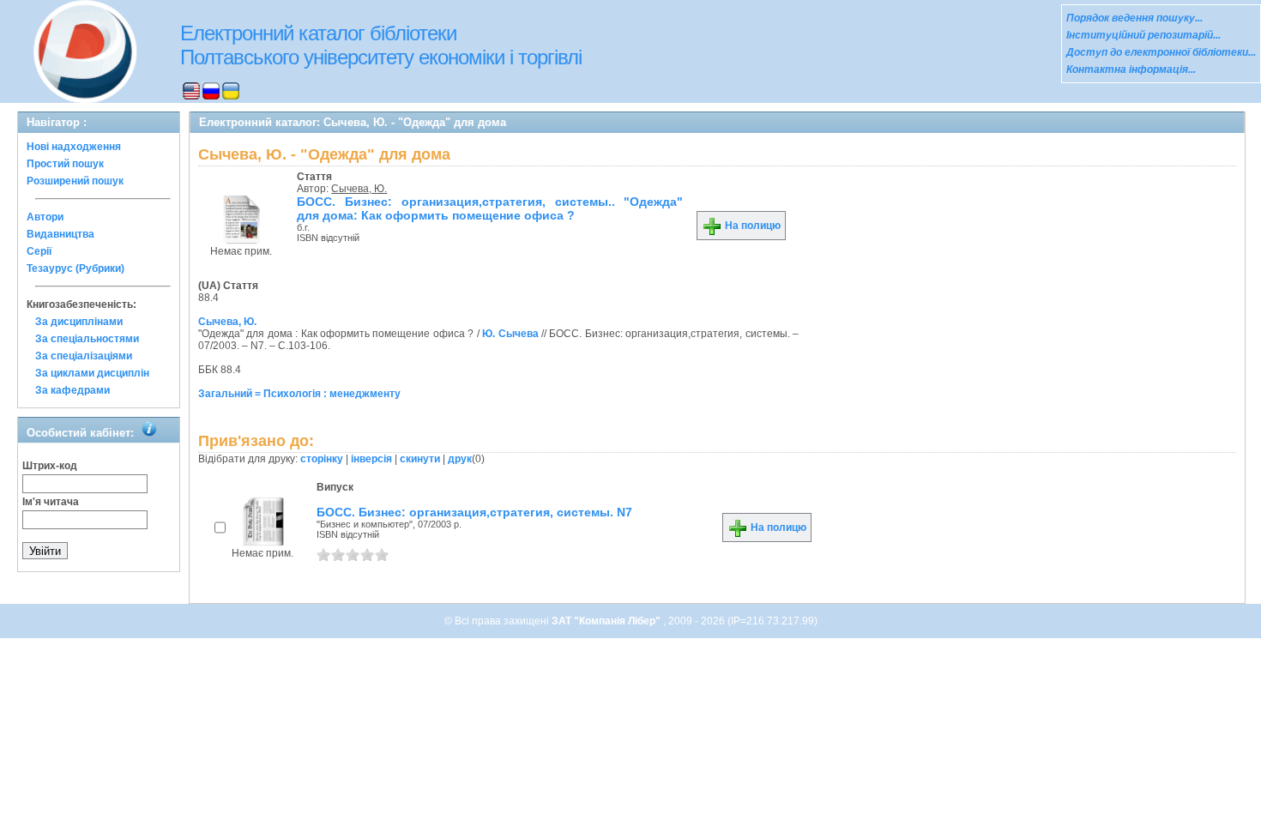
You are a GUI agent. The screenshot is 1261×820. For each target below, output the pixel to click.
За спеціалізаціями (83, 356)
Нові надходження (74, 147)
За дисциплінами (79, 322)
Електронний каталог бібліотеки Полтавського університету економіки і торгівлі (381, 45)
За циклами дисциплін (92, 373)
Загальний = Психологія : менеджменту (299, 394)
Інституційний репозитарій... (1143, 35)
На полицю (751, 226)
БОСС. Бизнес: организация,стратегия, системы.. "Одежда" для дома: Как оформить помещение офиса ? (490, 208)
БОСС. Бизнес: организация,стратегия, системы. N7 (474, 512)
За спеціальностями (87, 339)
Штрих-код (49, 466)
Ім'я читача (50, 502)
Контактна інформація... (1131, 69)
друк (460, 459)
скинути (420, 459)
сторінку (321, 459)
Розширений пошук (75, 181)
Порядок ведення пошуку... (1134, 18)
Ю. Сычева (510, 334)
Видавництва (60, 234)
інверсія (371, 459)
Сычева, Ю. (359, 189)
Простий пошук (65, 164)
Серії (39, 251)
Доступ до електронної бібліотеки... (1161, 52)
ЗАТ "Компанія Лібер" (607, 621)
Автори (45, 217)
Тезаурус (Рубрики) (75, 268)
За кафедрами (72, 390)
